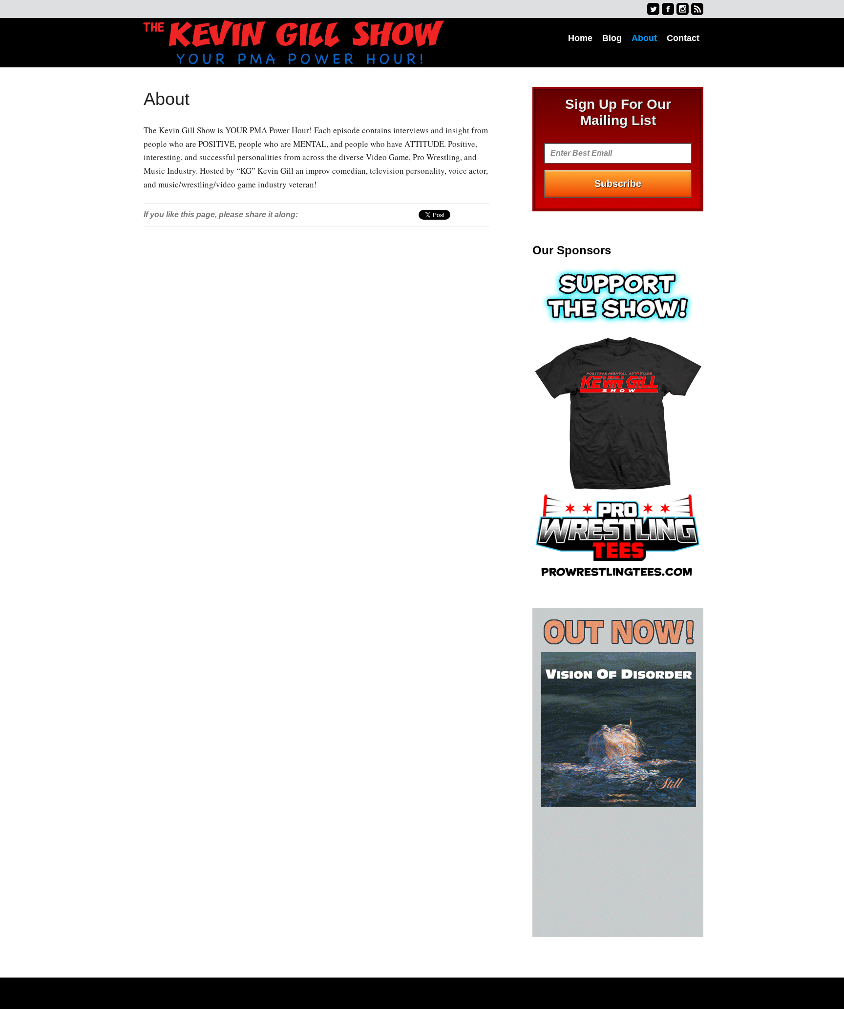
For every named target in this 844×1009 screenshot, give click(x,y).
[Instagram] (682, 9)
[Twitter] (653, 9)
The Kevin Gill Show (293, 43)
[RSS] (697, 9)
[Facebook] (668, 9)
